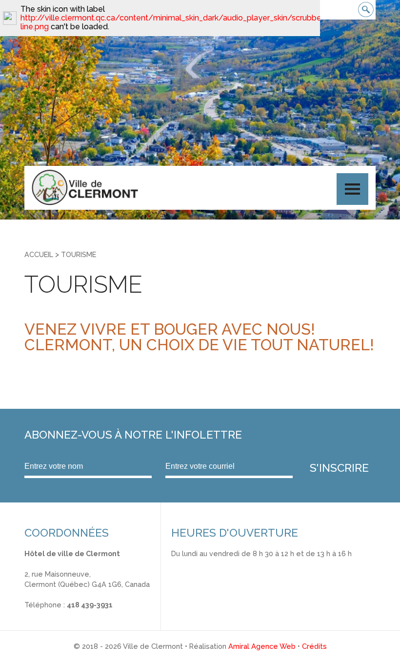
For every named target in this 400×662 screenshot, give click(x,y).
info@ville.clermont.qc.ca (66, 615)
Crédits (314, 646)
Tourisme (78, 254)
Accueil (38, 254)
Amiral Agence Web (262, 646)
